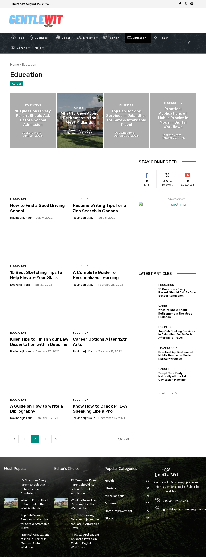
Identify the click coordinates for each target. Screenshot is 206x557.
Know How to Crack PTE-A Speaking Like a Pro (100, 409)
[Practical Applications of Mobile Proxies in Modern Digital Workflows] (173, 120)
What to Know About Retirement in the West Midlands (175, 313)
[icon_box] (53, 4)
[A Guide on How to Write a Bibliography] (39, 376)
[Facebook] (180, 4)
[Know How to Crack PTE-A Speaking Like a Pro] (102, 376)
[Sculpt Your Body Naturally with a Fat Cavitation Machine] (147, 374)
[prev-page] (14, 439)
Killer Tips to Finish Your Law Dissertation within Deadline (39, 342)
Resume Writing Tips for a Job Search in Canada (99, 208)
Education (33, 105)
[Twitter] (186, 4)
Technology (173, 103)
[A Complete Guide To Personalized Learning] (102, 242)
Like (147, 174)
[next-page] (56, 439)
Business (126, 105)
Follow (167, 174)
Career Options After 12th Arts (100, 342)
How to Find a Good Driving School (37, 208)
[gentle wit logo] (36, 20)
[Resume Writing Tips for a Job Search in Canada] (102, 176)
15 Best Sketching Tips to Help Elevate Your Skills (36, 275)
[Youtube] (192, 4)
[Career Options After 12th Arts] (102, 309)
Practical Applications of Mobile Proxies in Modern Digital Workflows (176, 355)
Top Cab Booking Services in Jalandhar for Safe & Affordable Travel (176, 334)
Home (14, 64)
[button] (190, 43)
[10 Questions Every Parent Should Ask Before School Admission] (33, 120)
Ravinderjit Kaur (21, 217)
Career (16, 83)
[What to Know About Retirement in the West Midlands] (80, 120)
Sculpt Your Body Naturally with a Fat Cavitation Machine (172, 376)
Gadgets (164, 369)
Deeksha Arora (20, 284)
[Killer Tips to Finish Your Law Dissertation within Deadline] (39, 309)
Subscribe (188, 174)
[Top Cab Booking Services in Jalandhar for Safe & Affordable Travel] (126, 120)
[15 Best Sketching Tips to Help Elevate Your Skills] (39, 242)
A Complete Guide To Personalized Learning (96, 275)
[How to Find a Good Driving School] (39, 176)
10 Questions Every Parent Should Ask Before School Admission (177, 292)
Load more (166, 393)
